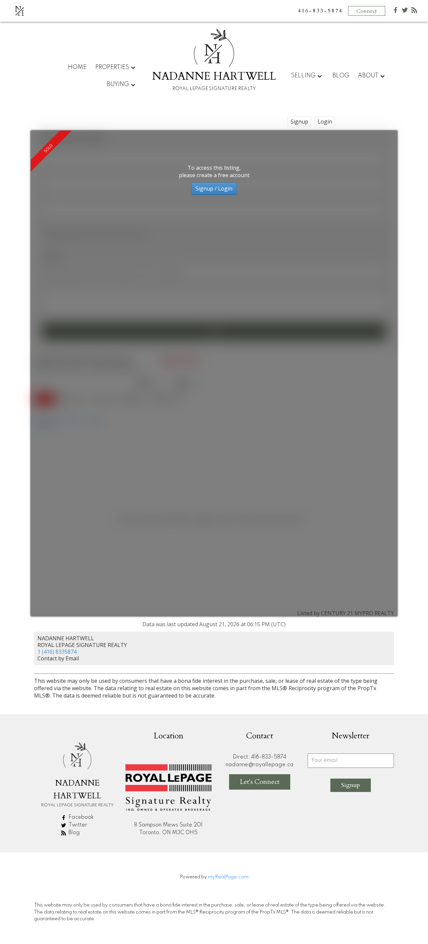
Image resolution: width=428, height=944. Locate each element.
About (368, 76)
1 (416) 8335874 (57, 651)
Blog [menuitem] (340, 76)
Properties (112, 67)
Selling (303, 76)
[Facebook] (396, 11)
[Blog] (414, 11)
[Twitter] (405, 11)
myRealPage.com (228, 877)
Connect (366, 11)
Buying (118, 84)
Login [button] (325, 121)
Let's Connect (260, 781)
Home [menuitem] (77, 67)
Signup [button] (299, 121)
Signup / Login (214, 188)
